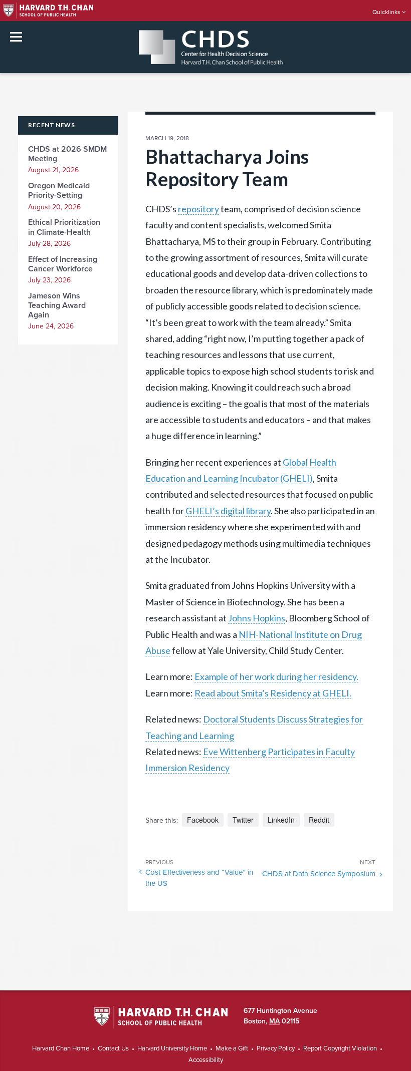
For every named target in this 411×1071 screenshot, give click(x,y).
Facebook (203, 820)
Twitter (243, 820)
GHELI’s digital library (228, 510)
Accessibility (205, 1060)
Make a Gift (232, 1048)
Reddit (319, 820)
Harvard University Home (172, 1048)
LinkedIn (281, 820)
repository (198, 208)
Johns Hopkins (256, 617)
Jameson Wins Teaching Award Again (57, 305)
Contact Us (113, 1048)
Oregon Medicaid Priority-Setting (59, 190)
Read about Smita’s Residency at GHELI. (272, 692)
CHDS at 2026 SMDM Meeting (67, 154)
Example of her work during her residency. (276, 676)
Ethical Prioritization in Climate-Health (64, 227)
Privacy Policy (276, 1048)
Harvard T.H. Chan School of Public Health (161, 1018)
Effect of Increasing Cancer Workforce (62, 264)
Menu (16, 37)
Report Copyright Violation (340, 1048)
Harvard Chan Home (60, 1048)
